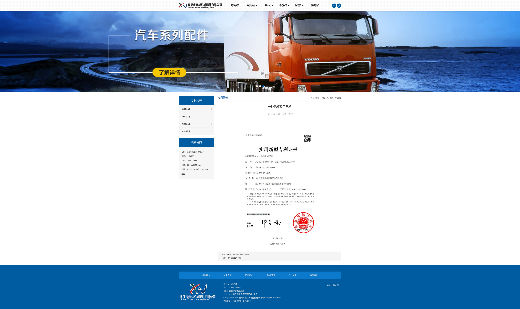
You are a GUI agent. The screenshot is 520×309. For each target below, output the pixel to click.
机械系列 (186, 124)
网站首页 (235, 5)
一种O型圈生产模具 (234, 258)
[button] (257, 86)
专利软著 (338, 98)
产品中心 (267, 5)
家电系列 (186, 109)
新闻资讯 (283, 5)
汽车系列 (186, 116)
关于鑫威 (251, 5)
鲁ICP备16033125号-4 (233, 301)
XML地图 (247, 301)
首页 (323, 98)
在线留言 (299, 5)
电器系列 (186, 131)
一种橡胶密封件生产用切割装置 (238, 254)
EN (339, 5)
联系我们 (315, 5)
